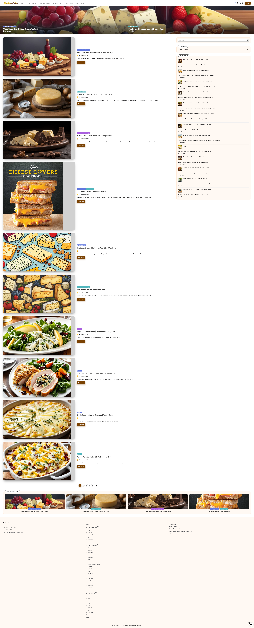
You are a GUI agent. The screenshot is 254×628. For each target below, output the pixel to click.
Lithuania (90, 578)
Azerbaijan (91, 557)
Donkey (90, 600)
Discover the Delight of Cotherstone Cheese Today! (197, 189)
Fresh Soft (90, 530)
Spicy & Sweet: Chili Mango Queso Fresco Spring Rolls (197, 81)
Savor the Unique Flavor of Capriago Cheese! (195, 102)
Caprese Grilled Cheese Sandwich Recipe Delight (196, 167)
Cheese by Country (91, 545)
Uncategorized (90, 189)
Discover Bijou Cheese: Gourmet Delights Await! (196, 70)
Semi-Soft (90, 535)
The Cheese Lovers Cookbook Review (91, 192)
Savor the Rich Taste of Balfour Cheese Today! (195, 59)
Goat (89, 603)
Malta (89, 580)
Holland (90, 569)
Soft (89, 537)
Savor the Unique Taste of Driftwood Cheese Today (197, 135)
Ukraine (90, 590)
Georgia (90, 566)
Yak (88, 610)
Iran (89, 571)
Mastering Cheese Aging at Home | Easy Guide (146, 30)
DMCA (171, 533)
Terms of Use (172, 524)
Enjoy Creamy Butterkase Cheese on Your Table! (196, 146)
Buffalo (89, 596)
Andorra (90, 550)
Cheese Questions (133, 26)
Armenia (90, 555)
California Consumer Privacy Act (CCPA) (180, 531)
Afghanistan (91, 548)
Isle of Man (90, 573)
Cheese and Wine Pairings (9, 26)
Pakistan (90, 583)
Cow (89, 598)
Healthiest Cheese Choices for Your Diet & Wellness (96, 248)
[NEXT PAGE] (96, 485)
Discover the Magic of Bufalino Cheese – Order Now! (197, 124)
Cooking (79, 328)
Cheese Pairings (90, 612)
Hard (89, 542)
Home (87, 524)
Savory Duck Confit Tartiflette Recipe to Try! (94, 457)
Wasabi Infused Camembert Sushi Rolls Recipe (195, 178)
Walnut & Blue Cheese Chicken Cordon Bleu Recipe (96, 373)
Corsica (90, 562)
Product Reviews (81, 189)
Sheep (89, 605)
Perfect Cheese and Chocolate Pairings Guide (94, 136)
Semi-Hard (90, 539)
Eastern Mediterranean (94, 564)
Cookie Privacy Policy (175, 529)
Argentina (90, 552)
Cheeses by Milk (90, 593)
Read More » (181, 66)
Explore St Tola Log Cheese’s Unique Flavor (194, 157)
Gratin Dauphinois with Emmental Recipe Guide (95, 415)
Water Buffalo (91, 608)
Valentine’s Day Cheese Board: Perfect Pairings (20, 30)
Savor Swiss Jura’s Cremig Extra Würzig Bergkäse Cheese (198, 113)
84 (92, 485)
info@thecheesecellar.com (16, 532)
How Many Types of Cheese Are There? (91, 290)
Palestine (90, 585)
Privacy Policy (173, 526)
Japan (89, 576)
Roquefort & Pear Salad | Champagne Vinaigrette (96, 331)
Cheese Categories (91, 527)
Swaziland (90, 587)
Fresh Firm (90, 532)
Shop (87, 617)
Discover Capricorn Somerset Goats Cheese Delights (197, 92)
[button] (248, 3)
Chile (89, 559)
